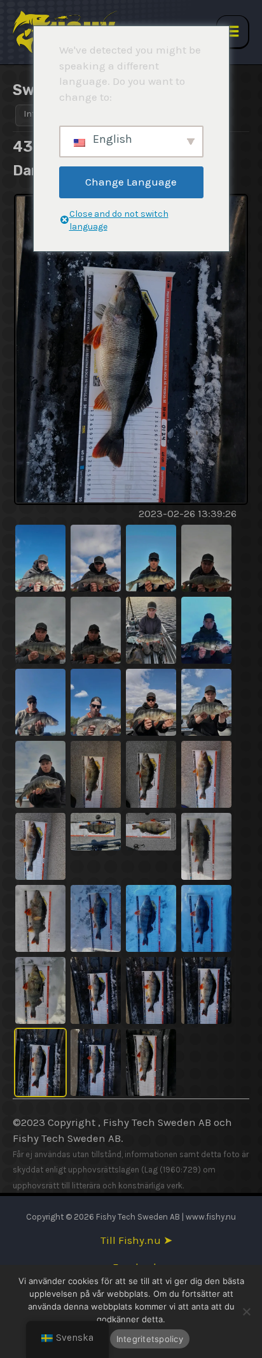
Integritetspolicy (149, 1339)
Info (32, 113)
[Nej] (246, 1311)
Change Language (131, 181)
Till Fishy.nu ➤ (136, 1240)
